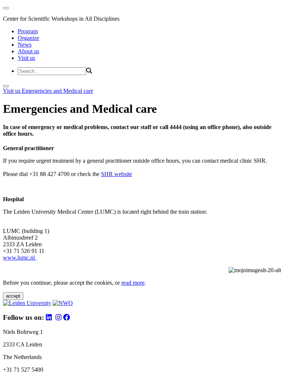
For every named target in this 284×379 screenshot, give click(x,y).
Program (28, 31)
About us (28, 51)
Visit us (26, 58)
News (24, 44)
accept (13, 296)
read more (133, 283)
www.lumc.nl (19, 257)
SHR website (116, 174)
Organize (28, 38)
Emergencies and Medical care (57, 91)
